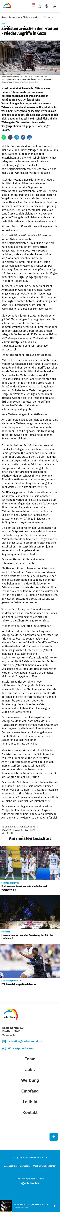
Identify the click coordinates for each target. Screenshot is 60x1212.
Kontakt (29, 1112)
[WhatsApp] (3, 137)
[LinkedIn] (29, 137)
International (14, 17)
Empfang (30, 1091)
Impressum (24, 1166)
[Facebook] (23, 137)
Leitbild (30, 1101)
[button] (47, 6)
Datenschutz (10, 1166)
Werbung (30, 1080)
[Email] (16, 137)
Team (30, 1058)
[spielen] (54, 1206)
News (3, 17)
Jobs (30, 1069)
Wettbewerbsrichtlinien (44, 1166)
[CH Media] (30, 1183)
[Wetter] (39, 6)
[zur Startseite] (7, 6)
